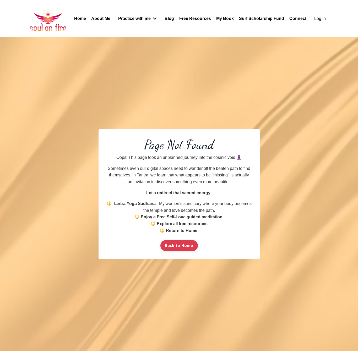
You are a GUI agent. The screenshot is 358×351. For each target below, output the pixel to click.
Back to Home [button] (179, 245)
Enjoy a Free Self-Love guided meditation (182, 217)
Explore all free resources (182, 224)
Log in (320, 18)
